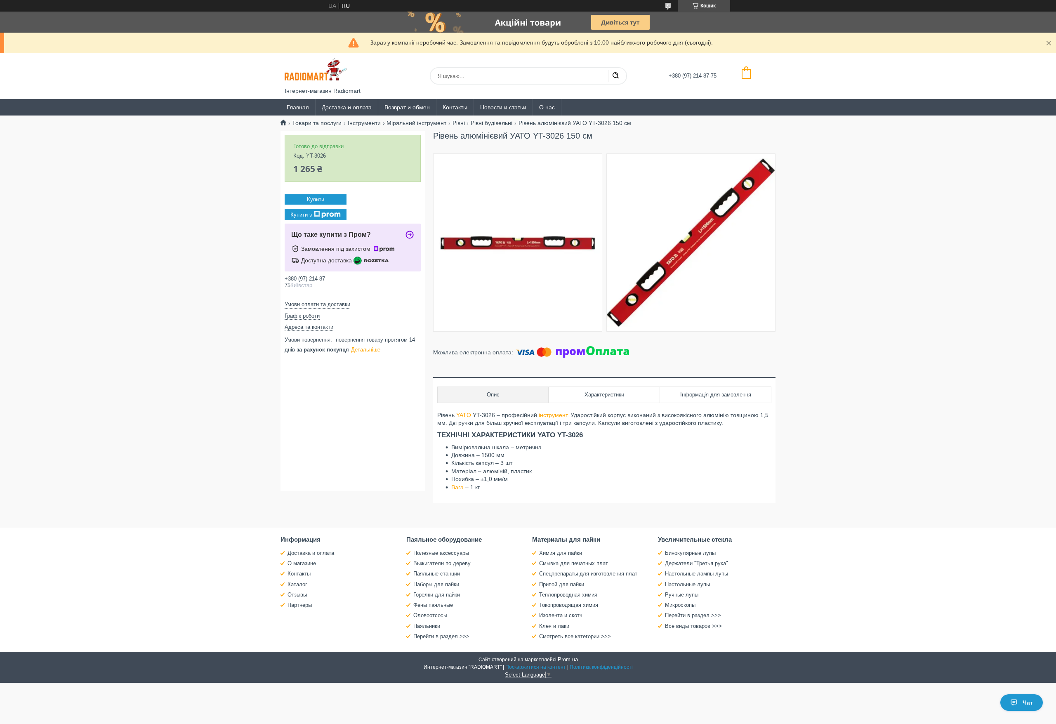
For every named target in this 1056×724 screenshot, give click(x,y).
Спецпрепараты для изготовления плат (588, 574)
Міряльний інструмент (416, 123)
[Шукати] (615, 76)
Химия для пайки (560, 553)
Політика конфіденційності (601, 667)
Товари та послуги (317, 123)
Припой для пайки (561, 584)
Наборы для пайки (436, 584)
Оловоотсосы (430, 615)
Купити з (301, 215)
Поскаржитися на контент (535, 667)
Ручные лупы (681, 595)
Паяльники (426, 626)
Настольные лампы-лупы (696, 574)
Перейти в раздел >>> (441, 636)
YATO (463, 415)
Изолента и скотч (560, 615)
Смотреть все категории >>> (575, 636)
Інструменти (364, 123)
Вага (457, 487)
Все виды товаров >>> (693, 626)
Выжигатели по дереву (442, 563)
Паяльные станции (436, 574)
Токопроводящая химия (568, 605)
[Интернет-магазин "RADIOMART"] (315, 70)
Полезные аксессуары (441, 553)
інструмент (553, 415)
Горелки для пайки (436, 595)
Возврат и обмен (407, 107)
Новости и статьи (503, 107)
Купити (315, 199)
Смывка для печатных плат (573, 563)
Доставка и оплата (347, 107)
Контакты (455, 107)
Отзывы (297, 595)
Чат (1028, 702)
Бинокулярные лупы (690, 553)
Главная (298, 107)
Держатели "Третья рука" (696, 563)
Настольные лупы (687, 584)
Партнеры (300, 605)
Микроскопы (680, 605)
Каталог (297, 584)
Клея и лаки (554, 626)
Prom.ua (568, 659)
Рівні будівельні (491, 123)
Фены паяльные (433, 605)
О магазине (302, 563)
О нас (547, 107)
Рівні (459, 123)
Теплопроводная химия (568, 595)
